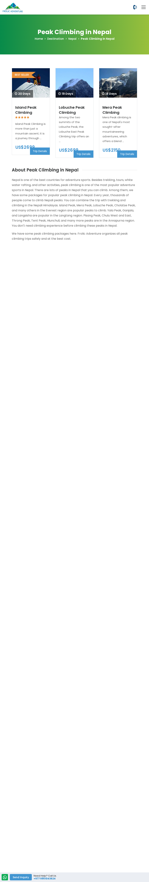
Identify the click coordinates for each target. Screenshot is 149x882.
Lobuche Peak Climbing (72, 110)
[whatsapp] (5, 878)
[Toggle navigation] (141, 7)
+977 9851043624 (135, 7)
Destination (55, 39)
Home (39, 39)
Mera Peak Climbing (112, 110)
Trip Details (40, 151)
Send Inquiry (21, 877)
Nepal (72, 39)
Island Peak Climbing (26, 110)
